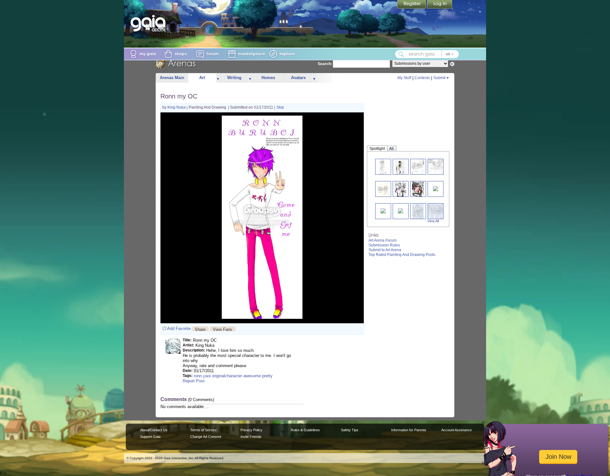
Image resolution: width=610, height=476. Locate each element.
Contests (422, 78)
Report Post (194, 381)
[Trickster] (383, 166)
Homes (268, 77)
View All (433, 221)
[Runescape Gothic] (418, 211)
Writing (234, 77)
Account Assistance (456, 430)
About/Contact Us (153, 430)
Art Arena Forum (382, 240)
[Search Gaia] (401, 54)
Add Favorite (179, 328)
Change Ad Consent (205, 437)
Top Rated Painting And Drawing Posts (402, 254)
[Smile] (437, 166)
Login (439, 5)
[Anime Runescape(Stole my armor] (383, 210)
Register (412, 5)
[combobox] (427, 54)
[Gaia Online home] (150, 23)
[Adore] (383, 188)
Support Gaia (150, 437)
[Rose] (400, 188)
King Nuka (176, 107)
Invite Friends (251, 437)
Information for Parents (408, 430)
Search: (325, 64)
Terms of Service (203, 430)
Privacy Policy (251, 430)
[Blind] (400, 166)
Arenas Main (172, 77)
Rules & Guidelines (305, 430)
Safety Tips (349, 430)
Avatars (298, 77)
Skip (280, 107)
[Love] (418, 166)
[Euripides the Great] (418, 188)
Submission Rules (384, 245)
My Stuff (404, 78)
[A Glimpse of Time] (438, 211)
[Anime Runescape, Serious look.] (400, 210)
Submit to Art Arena (385, 250)
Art (202, 77)
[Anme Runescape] (435, 188)
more (218, 78)
